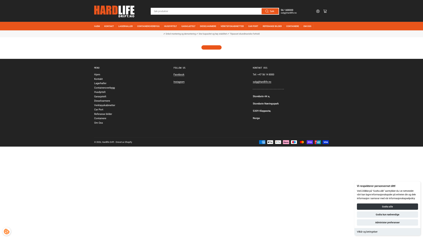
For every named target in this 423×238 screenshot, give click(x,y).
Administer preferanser (387, 222)
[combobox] (215, 11)
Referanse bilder (272, 26)
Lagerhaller (125, 26)
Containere (292, 26)
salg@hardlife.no (262, 81)
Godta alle (387, 206)
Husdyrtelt (170, 26)
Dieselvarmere (208, 26)
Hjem (97, 26)
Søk (272, 11)
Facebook (178, 74)
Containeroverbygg (148, 26)
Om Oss (307, 26)
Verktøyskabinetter (232, 26)
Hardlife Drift (108, 142)
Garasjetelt (188, 26)
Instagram (179, 81)
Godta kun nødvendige (387, 214)
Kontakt (109, 26)
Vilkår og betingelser (367, 231)
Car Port (253, 26)
